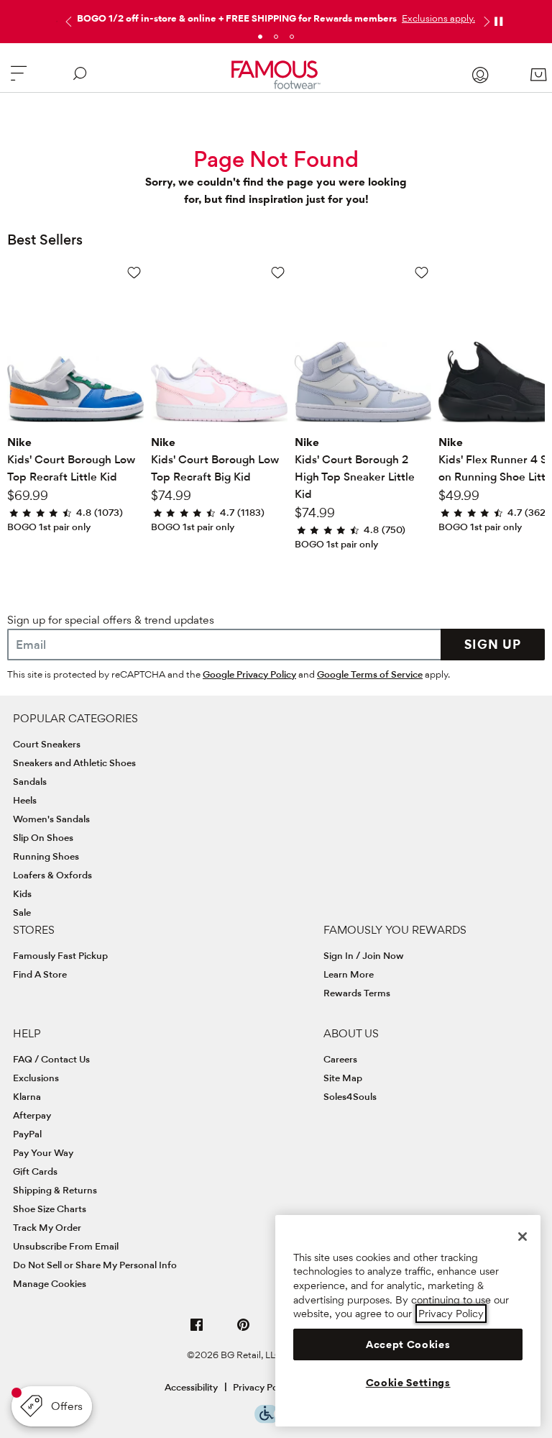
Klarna (27, 1096)
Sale (22, 912)
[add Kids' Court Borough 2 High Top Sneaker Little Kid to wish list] (421, 272)
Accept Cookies (408, 1344)
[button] (437, 18)
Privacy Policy (263, 1387)
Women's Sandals (51, 818)
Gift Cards (35, 1171)
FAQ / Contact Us (51, 1059)
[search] (79, 79)
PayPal (27, 1133)
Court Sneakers (46, 744)
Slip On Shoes (43, 837)
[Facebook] (196, 1330)
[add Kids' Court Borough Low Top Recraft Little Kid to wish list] (134, 272)
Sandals (30, 781)
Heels (25, 800)
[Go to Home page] (276, 74)
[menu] (18, 79)
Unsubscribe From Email (66, 1246)
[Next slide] (485, 21)
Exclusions (36, 1077)
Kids (22, 893)
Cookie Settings (408, 1382)
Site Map (342, 1077)
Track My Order (47, 1227)
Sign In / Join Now (363, 955)
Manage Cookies (49, 1283)
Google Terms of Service (370, 674)
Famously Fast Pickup (60, 955)
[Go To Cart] (538, 75)
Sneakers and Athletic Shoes (74, 762)
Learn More (348, 974)
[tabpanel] (276, 15)
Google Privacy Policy (249, 674)
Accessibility (191, 1387)
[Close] (522, 1236)
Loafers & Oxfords (52, 874)
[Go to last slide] (66, 21)
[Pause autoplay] (498, 22)
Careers (340, 1059)
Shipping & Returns (55, 1190)
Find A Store (40, 974)
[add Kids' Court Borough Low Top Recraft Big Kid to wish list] (278, 272)
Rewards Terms (356, 992)
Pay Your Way (43, 1152)
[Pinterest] (243, 1330)
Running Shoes (46, 856)
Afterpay (32, 1115)
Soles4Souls (350, 1096)
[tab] (260, 37)
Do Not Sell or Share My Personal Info (95, 1264)
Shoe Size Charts (49, 1208)
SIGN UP (492, 644)
